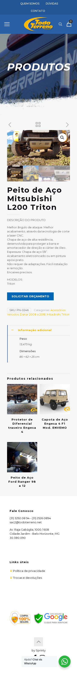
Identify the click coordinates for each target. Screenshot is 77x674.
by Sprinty (39, 650)
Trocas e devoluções (27, 577)
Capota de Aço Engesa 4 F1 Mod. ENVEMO (55, 423)
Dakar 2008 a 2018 (33, 314)
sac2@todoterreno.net (26, 522)
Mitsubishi (53, 314)
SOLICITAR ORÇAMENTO (30, 296)
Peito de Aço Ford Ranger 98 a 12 (22, 481)
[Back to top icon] (38, 641)
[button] (62, 137)
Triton (66, 314)
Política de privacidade (29, 571)
